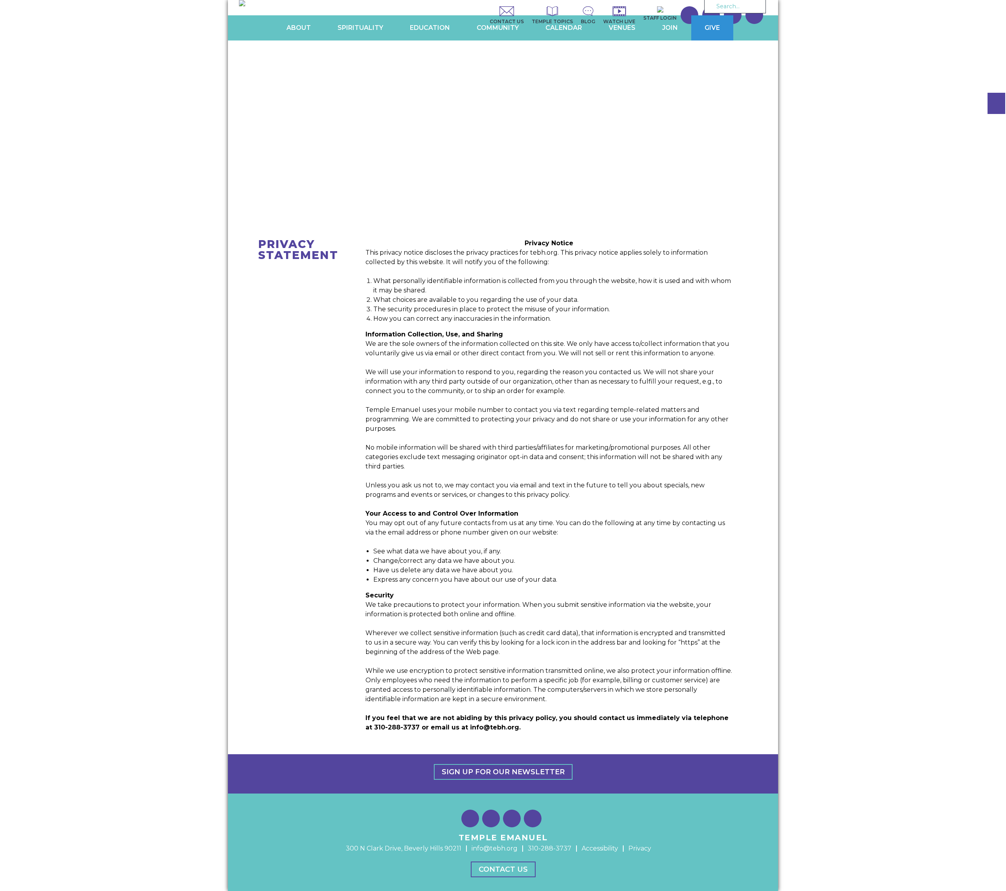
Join (670, 27)
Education (430, 27)
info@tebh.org (495, 848)
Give (712, 27)
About (298, 27)
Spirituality (360, 27)
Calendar (563, 27)
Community (498, 27)
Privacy (639, 848)
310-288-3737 (549, 848)
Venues (622, 27)
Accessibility (600, 848)
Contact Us (503, 869)
